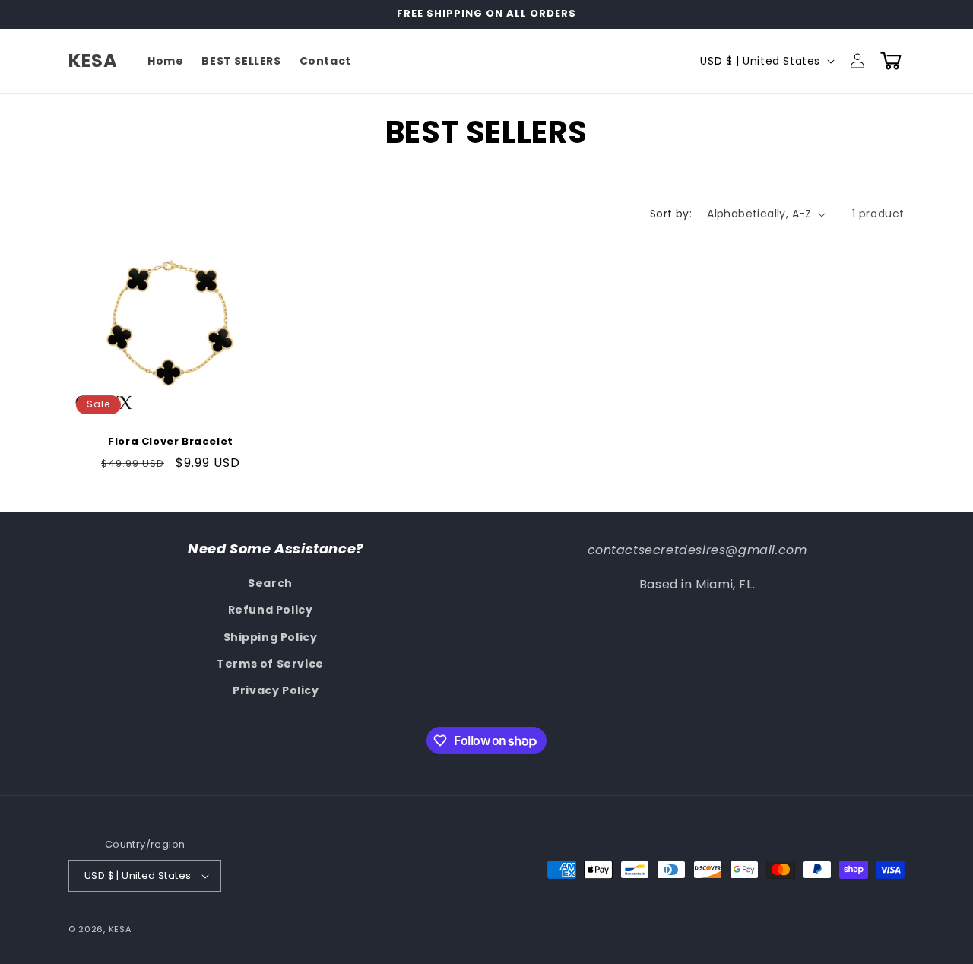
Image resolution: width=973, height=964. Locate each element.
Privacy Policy (276, 690)
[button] (891, 61)
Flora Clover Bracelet (170, 442)
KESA (120, 929)
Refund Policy (270, 609)
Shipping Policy (270, 637)
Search (270, 583)
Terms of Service (270, 663)
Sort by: (671, 213)
